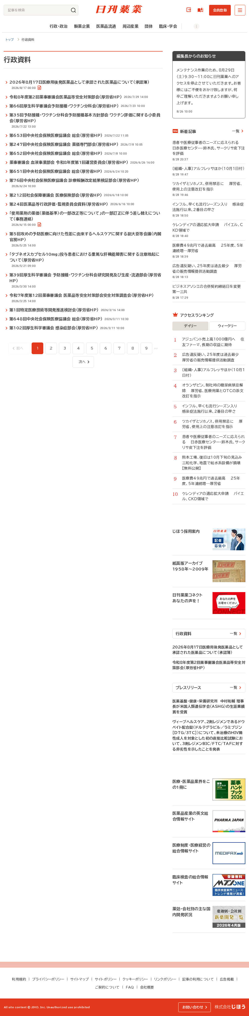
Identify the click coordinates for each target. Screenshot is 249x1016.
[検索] (73, 10)
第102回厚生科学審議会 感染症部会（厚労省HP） (53, 328)
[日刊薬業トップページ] (119, 9)
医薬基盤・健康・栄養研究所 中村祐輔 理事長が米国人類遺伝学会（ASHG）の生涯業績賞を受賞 (208, 706)
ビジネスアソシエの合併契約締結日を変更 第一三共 (208, 289)
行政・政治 (59, 26)
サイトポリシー (105, 979)
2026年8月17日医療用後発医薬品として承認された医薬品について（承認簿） (79, 82)
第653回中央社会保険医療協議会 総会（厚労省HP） (55, 135)
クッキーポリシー (135, 979)
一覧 (236, 131)
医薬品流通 (106, 26)
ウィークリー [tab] (227, 326)
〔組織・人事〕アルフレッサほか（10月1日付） (208, 168)
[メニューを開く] (240, 10)
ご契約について (107, 987)
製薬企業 (82, 26)
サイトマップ (79, 979)
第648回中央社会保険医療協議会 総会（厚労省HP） (55, 319)
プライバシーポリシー (48, 979)
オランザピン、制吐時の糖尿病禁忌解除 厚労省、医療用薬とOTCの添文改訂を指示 (212, 390)
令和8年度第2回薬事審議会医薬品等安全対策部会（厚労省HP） (65, 97)
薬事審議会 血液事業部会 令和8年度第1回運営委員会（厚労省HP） (68, 162)
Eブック (201, 10)
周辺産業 (131, 26)
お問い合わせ (192, 1007)
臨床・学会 (168, 26)
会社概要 (147, 987)
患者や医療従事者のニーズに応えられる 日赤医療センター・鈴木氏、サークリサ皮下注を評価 (208, 148)
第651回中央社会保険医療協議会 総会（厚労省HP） (55, 171)
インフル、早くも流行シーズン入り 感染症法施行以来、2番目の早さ (208, 207)
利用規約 (19, 979)
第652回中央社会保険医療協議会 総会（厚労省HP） (55, 153)
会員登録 (220, 10)
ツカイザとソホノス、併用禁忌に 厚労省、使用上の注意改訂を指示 (207, 186)
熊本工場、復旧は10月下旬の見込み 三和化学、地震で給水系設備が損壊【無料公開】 (213, 462)
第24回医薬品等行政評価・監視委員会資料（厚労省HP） (58, 204)
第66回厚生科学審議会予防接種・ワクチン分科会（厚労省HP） (64, 106)
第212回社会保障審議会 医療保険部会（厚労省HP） (55, 195)
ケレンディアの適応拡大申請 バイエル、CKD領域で (207, 227)
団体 (149, 26)
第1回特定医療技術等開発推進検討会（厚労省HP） (54, 310)
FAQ (130, 987)
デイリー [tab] (190, 326)
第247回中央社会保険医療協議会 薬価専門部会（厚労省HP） (63, 144)
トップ (10, 39)
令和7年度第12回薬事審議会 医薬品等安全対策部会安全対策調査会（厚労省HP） (81, 295)
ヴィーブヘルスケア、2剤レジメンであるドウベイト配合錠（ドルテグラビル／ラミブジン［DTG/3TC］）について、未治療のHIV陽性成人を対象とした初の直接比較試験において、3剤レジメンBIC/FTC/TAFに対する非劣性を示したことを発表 (208, 735)
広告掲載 (227, 979)
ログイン (190, 10)
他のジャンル (191, 26)
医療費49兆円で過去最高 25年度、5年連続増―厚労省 (207, 248)
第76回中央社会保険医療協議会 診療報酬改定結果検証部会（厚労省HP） (74, 180)
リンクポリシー (165, 979)
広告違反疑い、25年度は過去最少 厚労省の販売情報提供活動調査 (207, 268)
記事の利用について (198, 979)
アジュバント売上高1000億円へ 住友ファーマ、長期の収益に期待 (213, 342)
